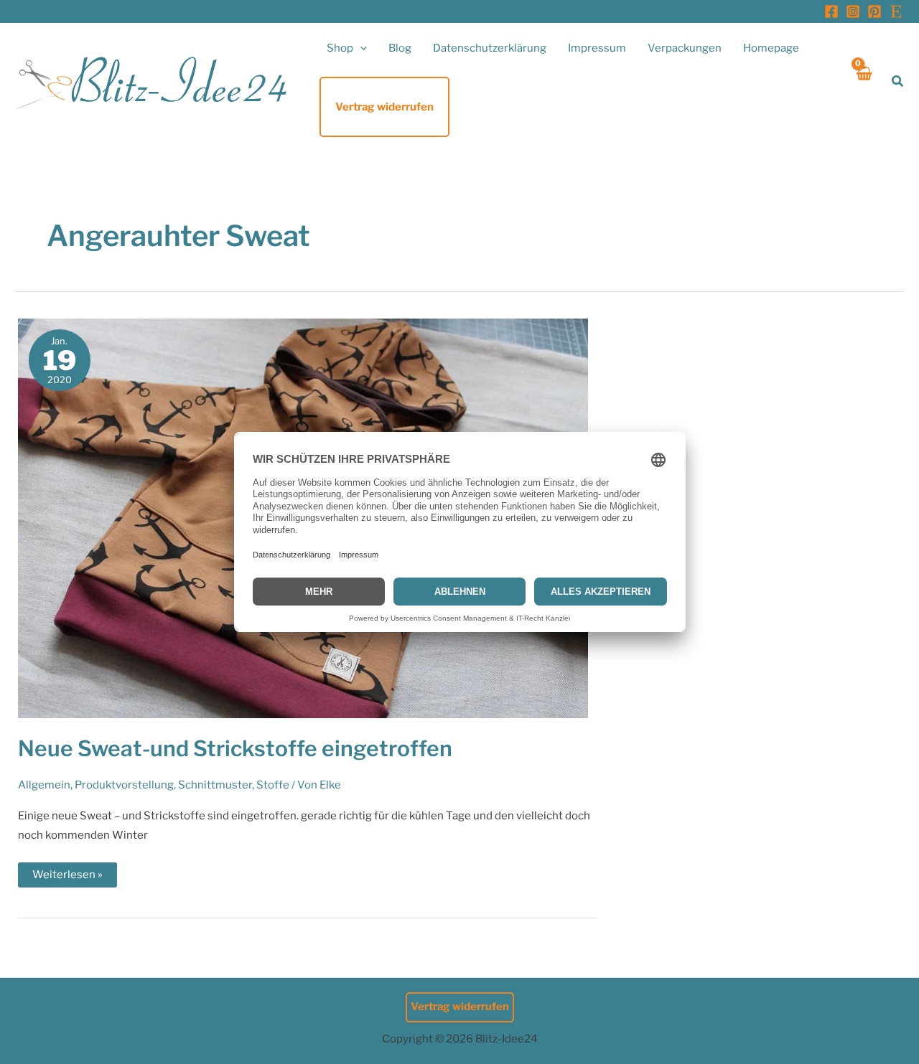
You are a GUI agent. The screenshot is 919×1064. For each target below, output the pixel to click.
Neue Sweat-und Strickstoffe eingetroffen (235, 748)
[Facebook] (831, 11)
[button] (360, 48)
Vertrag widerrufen (460, 1006)
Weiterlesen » (67, 877)
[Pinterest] (874, 11)
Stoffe (272, 784)
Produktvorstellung (124, 784)
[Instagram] (853, 11)
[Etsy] (896, 11)
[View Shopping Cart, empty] (863, 81)
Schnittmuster (215, 784)
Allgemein (44, 784)
